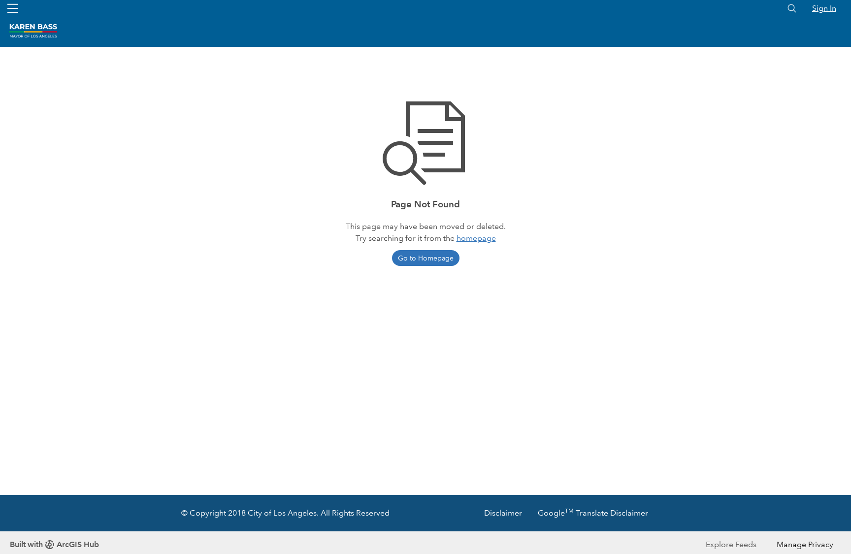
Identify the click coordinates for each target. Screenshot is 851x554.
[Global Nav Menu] (12, 8)
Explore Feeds (731, 544)
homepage (476, 238)
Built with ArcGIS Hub (54, 544)
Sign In (824, 8)
